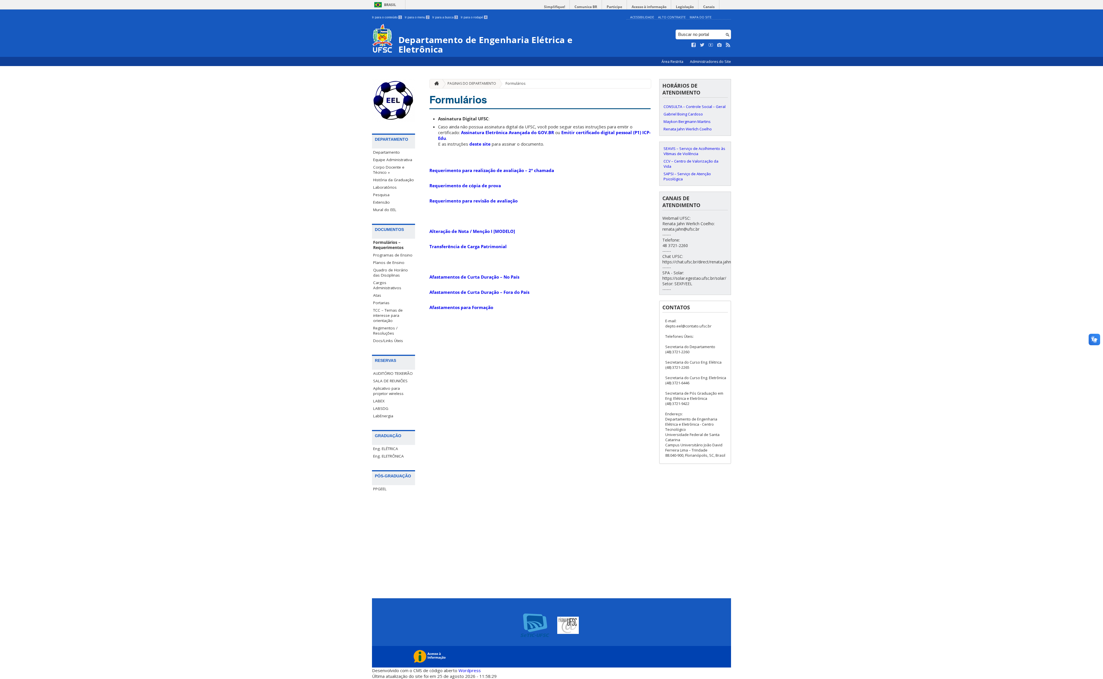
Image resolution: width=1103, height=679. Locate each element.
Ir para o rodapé (474, 17)
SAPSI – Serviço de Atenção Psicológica (687, 176)
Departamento (386, 152)
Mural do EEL (384, 209)
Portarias (381, 302)
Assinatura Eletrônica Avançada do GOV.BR (507, 132)
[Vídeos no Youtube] (711, 45)
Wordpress (469, 670)
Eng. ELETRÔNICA (388, 456)
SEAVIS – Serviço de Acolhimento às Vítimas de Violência (694, 151)
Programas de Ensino (392, 255)
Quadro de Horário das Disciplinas (390, 272)
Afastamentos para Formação (461, 307)
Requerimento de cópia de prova (465, 185)
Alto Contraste (672, 17)
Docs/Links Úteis (388, 340)
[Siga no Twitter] (702, 45)
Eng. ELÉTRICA (385, 448)
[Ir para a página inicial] (435, 83)
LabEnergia (383, 415)
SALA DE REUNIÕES (390, 380)
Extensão (381, 202)
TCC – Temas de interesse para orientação (388, 315)
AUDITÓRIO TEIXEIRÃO (393, 373)
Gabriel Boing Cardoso (683, 114)
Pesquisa (381, 194)
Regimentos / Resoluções (385, 330)
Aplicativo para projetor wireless (388, 391)
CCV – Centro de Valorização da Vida (691, 164)
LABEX (379, 401)
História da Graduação (393, 179)
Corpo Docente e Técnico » (388, 170)
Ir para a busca (444, 17)
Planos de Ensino (388, 262)
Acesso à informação (649, 6)
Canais (709, 6)
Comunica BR (585, 6)
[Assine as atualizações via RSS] (728, 45)
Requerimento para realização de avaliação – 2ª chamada (491, 170)
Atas (377, 295)
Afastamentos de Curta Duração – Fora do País (479, 292)
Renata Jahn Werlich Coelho (688, 129)
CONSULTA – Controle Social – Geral (695, 106)
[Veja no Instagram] (719, 45)
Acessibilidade (642, 17)
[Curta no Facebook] (693, 45)
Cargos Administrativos (387, 285)
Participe (614, 6)
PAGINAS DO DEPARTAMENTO (472, 83)
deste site (480, 144)
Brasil (390, 4)
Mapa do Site (700, 17)
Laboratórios (385, 187)
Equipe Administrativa (392, 159)
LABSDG (380, 408)
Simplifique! (554, 6)
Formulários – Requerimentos (388, 245)
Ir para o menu (417, 17)
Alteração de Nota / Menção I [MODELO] (472, 231)
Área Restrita (673, 61)
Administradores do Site (710, 61)
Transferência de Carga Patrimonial (468, 246)
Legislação (685, 6)
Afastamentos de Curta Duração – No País (474, 277)
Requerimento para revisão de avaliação (473, 201)
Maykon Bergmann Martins (687, 121)
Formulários (515, 83)
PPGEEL (380, 488)
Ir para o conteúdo (386, 17)
